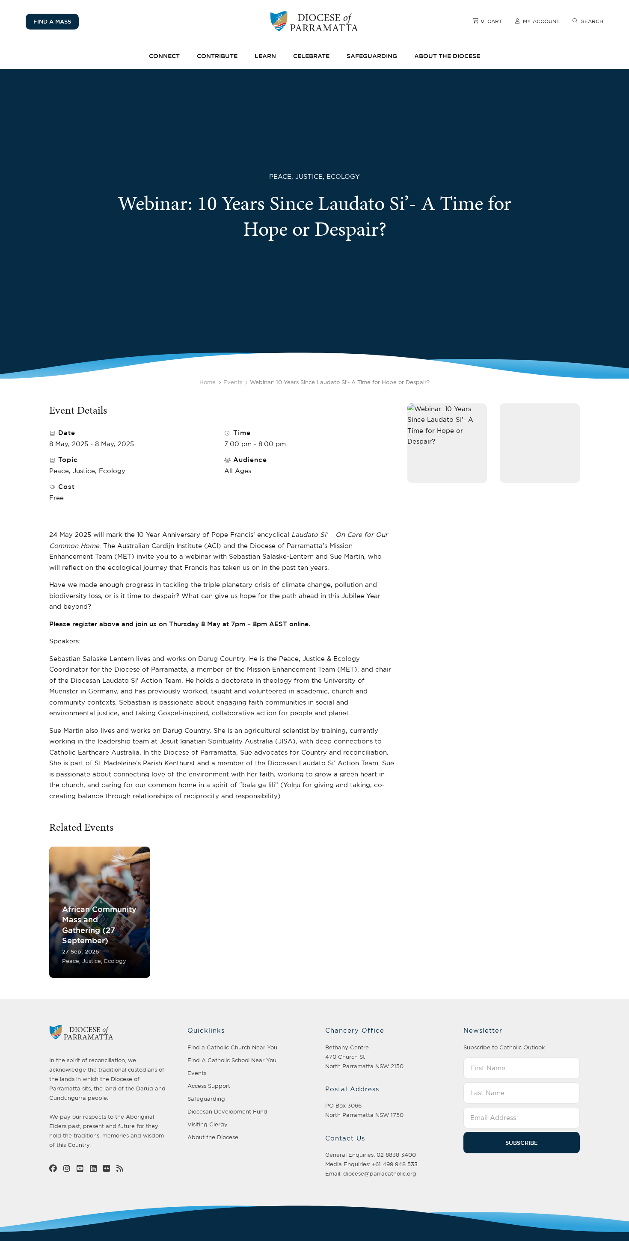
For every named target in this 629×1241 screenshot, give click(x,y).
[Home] (314, 21)
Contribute (217, 56)
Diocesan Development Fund (227, 1111)
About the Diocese (447, 56)
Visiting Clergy (207, 1124)
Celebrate (311, 56)
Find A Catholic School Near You (231, 1060)
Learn (265, 56)
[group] (99, 912)
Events (232, 382)
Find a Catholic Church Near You (232, 1047)
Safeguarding (372, 56)
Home (207, 382)
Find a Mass (52, 21)
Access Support (208, 1086)
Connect (164, 56)
